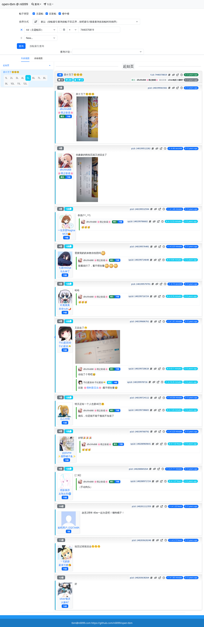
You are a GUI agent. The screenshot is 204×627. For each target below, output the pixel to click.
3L (17, 77)
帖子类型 (24, 13)
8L (44, 77)
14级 (66, 237)
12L (25, 83)
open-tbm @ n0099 (15, 4)
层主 (109, 382)
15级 (68, 116)
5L (28, 77)
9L (6, 83)
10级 (67, 460)
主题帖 (39, 13)
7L (39, 77)
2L (11, 77)
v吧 (60, 75)
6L (33, 77)
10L (12, 83)
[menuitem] (25, 58)
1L (6, 77)
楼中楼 (65, 13)
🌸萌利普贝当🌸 (93, 387)
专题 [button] (49, 4)
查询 (21, 46)
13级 (65, 275)
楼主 (62, 116)
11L (19, 83)
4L (22, 77)
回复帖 (52, 13)
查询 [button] (36, 4)
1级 (68, 531)
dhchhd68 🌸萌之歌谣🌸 (147, 80)
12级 (65, 422)
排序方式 (24, 21)
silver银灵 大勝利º (175, 80)
